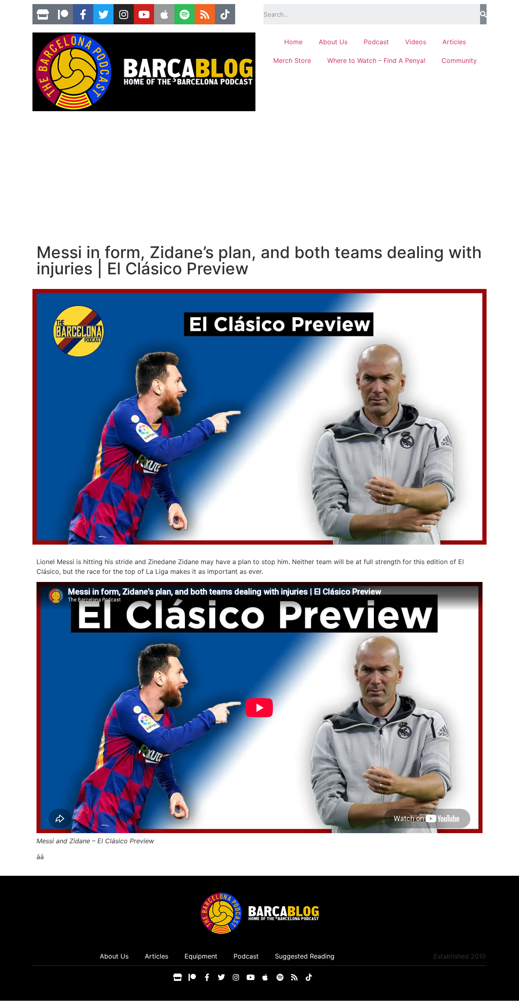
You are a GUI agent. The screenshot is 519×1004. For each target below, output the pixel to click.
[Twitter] (103, 14)
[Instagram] (124, 14)
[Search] (483, 14)
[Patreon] (63, 14)
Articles (454, 42)
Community (459, 60)
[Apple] (164, 14)
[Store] (42, 14)
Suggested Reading (305, 956)
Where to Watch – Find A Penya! (376, 60)
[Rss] (205, 14)
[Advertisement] (259, 183)
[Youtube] (144, 14)
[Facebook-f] (83, 14)
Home (293, 42)
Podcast (376, 42)
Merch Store (292, 60)
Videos (415, 42)
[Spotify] (184, 14)
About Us (333, 42)
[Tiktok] (225, 14)
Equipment (200, 956)
